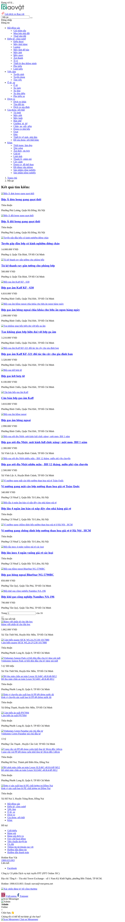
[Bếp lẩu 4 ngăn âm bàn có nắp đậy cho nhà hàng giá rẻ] (29, 502)
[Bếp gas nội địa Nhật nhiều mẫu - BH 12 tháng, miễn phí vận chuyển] (35, 458)
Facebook (12, 868)
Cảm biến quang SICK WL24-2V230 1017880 (24, 642)
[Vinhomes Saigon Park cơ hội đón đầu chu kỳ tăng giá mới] (30, 658)
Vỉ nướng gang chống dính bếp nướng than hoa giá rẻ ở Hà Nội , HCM (46, 530)
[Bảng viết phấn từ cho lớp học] (17, 621)
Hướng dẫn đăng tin (17, 849)
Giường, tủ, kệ (20, 123)
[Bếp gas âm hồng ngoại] (13, 414)
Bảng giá (11, 833)
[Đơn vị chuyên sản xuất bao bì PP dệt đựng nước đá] (27, 694)
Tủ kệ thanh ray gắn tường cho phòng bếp (28, 265)
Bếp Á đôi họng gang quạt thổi (20, 221)
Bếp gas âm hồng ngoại (16, 420)
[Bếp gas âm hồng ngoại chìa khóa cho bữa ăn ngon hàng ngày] (32, 304)
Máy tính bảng (20, 44)
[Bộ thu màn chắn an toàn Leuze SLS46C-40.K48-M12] (29, 676)
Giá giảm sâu (19, 30)
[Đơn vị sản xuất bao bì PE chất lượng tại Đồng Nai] (27, 785)
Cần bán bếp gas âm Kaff (17, 398)
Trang (4, 613)
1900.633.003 (8, 860)
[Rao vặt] (12, 10)
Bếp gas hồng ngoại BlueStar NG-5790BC (27, 574)
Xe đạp (16, 90)
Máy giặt (17, 115)
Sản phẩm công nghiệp (24, 170)
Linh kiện (18, 69)
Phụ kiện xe (19, 96)
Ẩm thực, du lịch (21, 151)
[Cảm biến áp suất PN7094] (15, 712)
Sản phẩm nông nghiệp (24, 172)
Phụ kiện (17, 66)
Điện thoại (18, 41)
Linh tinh (17, 156)
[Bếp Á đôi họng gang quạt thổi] (17, 215)
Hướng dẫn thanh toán (18, 852)
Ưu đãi (10, 844)
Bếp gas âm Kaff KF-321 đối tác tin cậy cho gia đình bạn (37, 354)
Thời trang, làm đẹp (22, 145)
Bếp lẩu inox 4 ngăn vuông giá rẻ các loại (27, 552)
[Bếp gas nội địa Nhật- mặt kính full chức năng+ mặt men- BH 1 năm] (35, 436)
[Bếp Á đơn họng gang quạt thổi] (17, 193)
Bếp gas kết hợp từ (13, 376)
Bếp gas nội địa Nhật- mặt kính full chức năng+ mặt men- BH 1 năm (44, 442)
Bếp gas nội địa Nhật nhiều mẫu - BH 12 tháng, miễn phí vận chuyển (44, 464)
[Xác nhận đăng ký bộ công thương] (19, 889)
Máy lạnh (18, 118)
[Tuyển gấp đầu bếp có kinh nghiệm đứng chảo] (24, 237)
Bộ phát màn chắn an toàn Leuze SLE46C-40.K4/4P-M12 (29, 770)
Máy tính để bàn (21, 49)
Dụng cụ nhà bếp (21, 129)
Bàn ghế (17, 120)
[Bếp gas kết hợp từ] (11, 370)
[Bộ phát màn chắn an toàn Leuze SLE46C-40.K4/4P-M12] (30, 767)
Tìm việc (17, 79)
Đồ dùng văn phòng (23, 167)
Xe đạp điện (19, 93)
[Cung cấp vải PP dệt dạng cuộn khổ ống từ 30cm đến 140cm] (31, 749)
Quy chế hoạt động (16, 838)
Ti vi (15, 60)
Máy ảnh (17, 52)
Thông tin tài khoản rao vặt (20, 847)
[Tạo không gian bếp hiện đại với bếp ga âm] (23, 326)
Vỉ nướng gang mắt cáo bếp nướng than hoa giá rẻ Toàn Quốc (40, 486)
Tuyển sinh (18, 74)
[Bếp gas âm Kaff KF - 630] (15, 282)
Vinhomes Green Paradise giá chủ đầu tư (21, 733)
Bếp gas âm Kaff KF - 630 (17, 287)
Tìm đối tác (18, 104)
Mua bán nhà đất (21, 33)
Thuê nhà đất (19, 36)
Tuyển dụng (19, 77)
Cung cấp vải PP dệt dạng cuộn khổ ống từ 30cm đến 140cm (30, 752)
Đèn (15, 134)
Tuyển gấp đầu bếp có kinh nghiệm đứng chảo (30, 243)
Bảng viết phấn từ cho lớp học (15, 624)
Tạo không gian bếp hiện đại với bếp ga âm (28, 331)
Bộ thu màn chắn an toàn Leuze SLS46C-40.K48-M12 (27, 679)
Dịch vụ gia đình (21, 107)
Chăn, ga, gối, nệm (22, 126)
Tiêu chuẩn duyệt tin (17, 841)
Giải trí (16, 153)
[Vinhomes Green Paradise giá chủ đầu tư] (22, 731)
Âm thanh (18, 58)
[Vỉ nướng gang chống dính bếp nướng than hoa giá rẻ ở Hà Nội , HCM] (37, 524)
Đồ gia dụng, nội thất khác (26, 140)
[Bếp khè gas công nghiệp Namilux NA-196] (23, 591)
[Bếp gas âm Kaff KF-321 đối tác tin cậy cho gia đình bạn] (30, 348)
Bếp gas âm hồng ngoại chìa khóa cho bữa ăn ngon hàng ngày (40, 309)
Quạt (15, 131)
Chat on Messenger (28, 919)
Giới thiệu (12, 830)
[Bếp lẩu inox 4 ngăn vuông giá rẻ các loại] (22, 546)
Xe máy (17, 88)
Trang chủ (12, 178)
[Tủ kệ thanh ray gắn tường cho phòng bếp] (22, 259)
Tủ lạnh (17, 112)
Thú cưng (18, 148)
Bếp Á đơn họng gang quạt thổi (21, 199)
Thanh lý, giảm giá (22, 159)
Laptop (16, 47)
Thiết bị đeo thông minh (25, 63)
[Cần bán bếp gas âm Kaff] (14, 392)
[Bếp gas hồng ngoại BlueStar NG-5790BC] (23, 569)
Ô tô (15, 85)
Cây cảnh (18, 161)
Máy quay (18, 55)
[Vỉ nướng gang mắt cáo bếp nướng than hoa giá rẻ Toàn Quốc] (32, 480)
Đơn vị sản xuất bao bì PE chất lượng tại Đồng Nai (25, 788)
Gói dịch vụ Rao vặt (14, 14)
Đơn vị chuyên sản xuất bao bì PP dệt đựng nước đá (26, 697)
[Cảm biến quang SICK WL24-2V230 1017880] (25, 640)
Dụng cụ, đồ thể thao (23, 164)
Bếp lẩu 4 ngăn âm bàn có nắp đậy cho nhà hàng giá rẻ (36, 508)
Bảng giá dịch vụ (15, 836)
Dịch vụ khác (19, 101)
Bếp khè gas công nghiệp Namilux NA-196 (27, 596)
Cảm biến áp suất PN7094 (14, 715)
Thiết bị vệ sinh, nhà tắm (25, 137)
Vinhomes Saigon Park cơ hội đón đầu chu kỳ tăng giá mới (29, 661)
